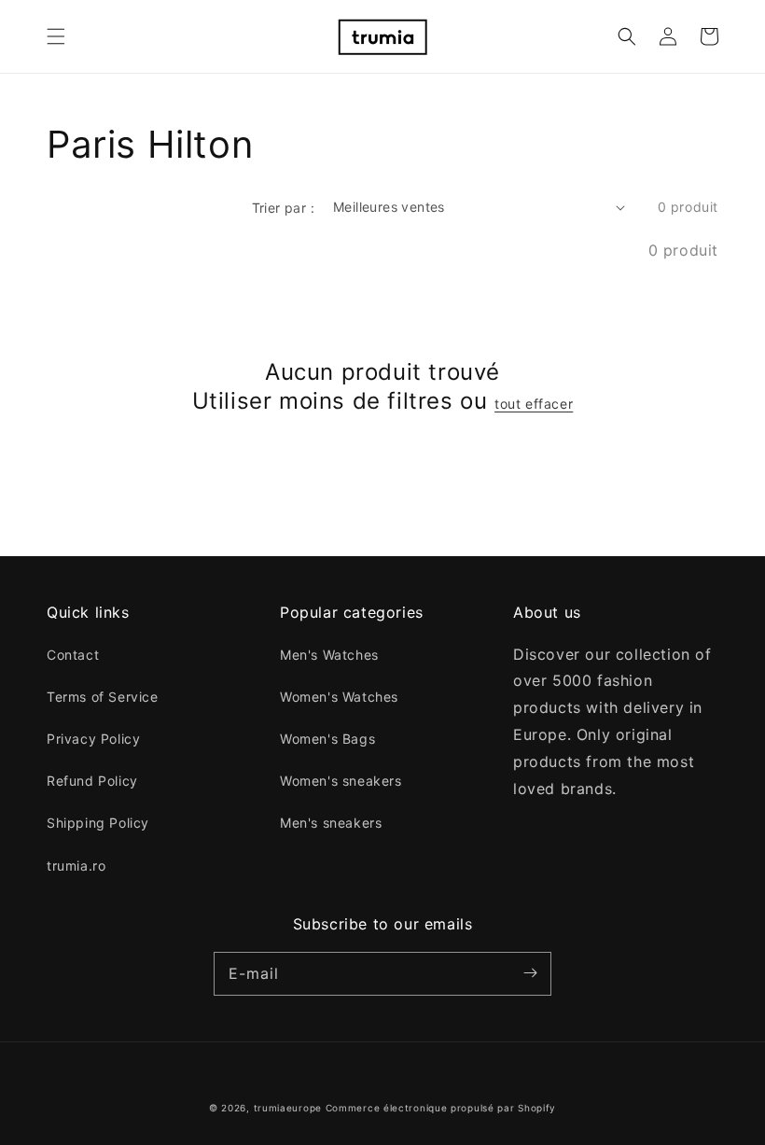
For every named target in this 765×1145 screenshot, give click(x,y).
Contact (73, 655)
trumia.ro (76, 865)
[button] (55, 36)
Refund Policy (92, 781)
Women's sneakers (341, 781)
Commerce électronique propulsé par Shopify (441, 1107)
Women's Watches (339, 697)
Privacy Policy (93, 739)
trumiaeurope (288, 1107)
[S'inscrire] (529, 973)
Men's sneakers (331, 823)
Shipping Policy (98, 823)
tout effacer (533, 404)
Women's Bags (327, 739)
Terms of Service (103, 697)
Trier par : (283, 208)
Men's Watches (329, 655)
